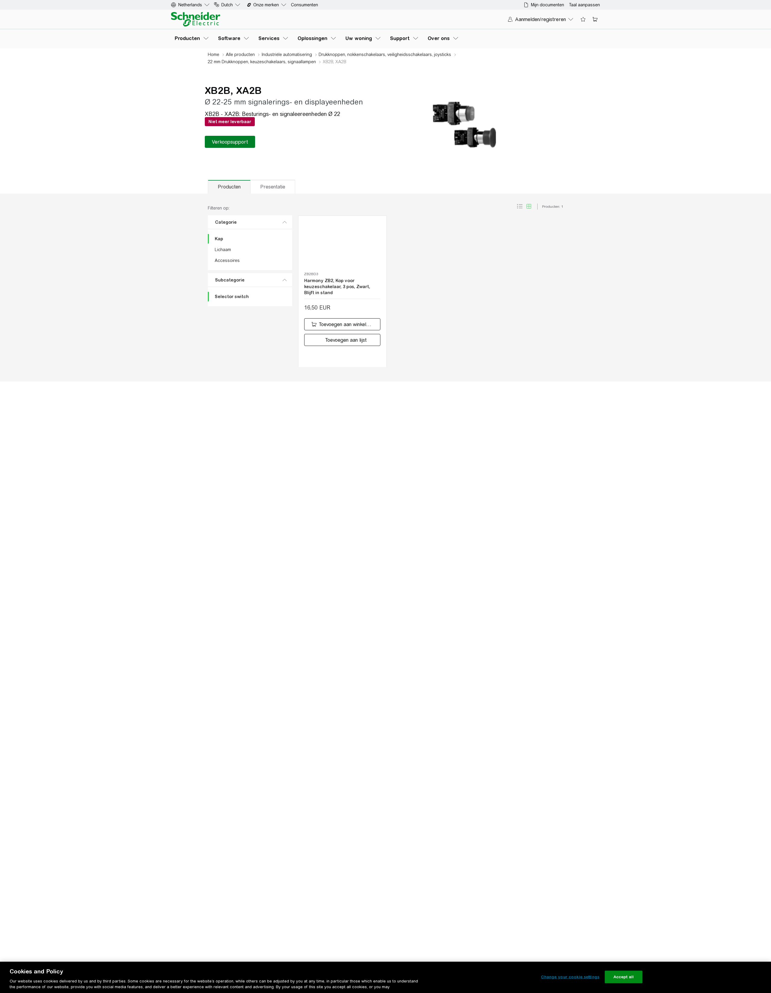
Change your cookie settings (570, 977)
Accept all (623, 977)
